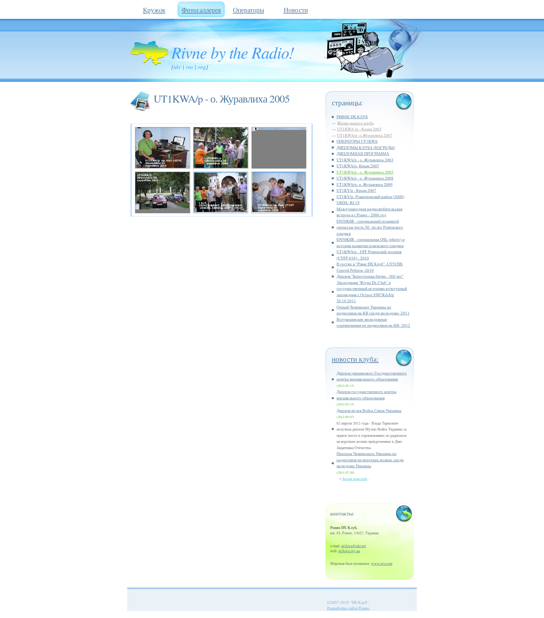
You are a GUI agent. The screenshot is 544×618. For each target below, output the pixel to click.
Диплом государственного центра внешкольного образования (366, 395)
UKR (177, 66)
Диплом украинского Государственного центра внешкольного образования (372, 376)
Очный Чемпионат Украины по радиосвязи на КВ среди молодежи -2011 (373, 310)
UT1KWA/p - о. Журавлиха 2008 (365, 178)
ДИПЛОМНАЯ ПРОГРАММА (363, 153)
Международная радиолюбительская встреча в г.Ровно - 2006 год (369, 212)
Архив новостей (354, 478)
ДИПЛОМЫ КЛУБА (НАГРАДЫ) (366, 147)
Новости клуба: (355, 359)
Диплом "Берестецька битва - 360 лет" (370, 276)
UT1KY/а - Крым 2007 (356, 190)
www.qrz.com (381, 563)
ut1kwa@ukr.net (353, 545)
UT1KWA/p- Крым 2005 (358, 166)
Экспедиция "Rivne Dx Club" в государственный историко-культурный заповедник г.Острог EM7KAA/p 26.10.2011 (372, 292)
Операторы (248, 9)
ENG (202, 66)
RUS (189, 66)
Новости (296, 9)
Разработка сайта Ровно (348, 608)
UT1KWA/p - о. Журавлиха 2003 (365, 160)
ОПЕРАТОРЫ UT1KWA (357, 141)
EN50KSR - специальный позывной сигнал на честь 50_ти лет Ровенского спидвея (370, 227)
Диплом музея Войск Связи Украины (369, 410)
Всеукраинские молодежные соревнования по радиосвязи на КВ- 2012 (373, 322)
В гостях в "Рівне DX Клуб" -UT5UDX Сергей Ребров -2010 (370, 267)
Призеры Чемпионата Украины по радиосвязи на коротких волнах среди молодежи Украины (370, 460)
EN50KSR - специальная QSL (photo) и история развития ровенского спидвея (371, 242)
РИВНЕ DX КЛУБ (352, 117)
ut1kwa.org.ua (349, 550)
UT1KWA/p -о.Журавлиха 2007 (364, 135)
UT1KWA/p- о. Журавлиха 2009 (365, 184)
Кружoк (154, 9)
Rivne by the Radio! (232, 52)
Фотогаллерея (201, 9)
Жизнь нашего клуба (355, 123)
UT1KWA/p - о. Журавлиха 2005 (365, 172)
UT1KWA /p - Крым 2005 (359, 129)
